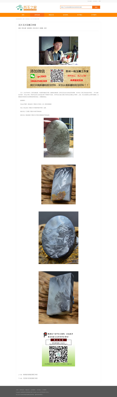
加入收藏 (89, 1)
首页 (23, 14)
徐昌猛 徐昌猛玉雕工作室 (30, 374)
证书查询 (93, 14)
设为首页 (95, 1)
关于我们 (79, 14)
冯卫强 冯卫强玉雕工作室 (30, 378)
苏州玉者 (37, 14)
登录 (100, 1)
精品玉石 (51, 14)
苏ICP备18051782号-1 (44, 392)
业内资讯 (65, 14)
